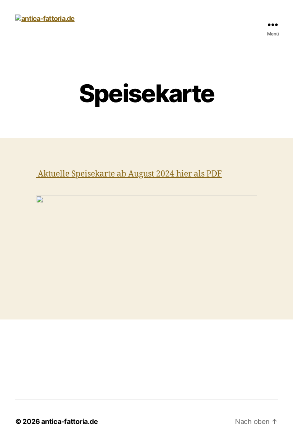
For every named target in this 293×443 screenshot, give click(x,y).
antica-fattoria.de (69, 421)
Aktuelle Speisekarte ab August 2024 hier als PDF (129, 174)
